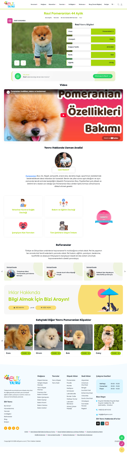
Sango (99, 353)
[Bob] (48, 337)
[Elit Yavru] (9, 4)
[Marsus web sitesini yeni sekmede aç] (119, 441)
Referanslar (8, 416)
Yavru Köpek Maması (41, 389)
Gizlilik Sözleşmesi (40, 435)
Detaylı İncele (12, 267)
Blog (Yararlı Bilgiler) (95, 4)
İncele (24, 353)
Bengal (83, 388)
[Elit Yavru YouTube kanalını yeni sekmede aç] (17, 428)
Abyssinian (85, 380)
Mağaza (43, 4)
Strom (9, 353)
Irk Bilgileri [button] (72, 4)
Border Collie (71, 396)
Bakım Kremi (41, 402)
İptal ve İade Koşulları (54, 435)
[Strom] (18, 337)
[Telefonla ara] (121, 443)
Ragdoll (84, 408)
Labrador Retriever (70, 403)
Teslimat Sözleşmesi (69, 435)
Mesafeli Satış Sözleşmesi (84, 435)
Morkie (69, 385)
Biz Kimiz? (7, 406)
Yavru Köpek (56, 380)
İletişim (106, 4)
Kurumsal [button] (34, 4)
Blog (5, 419)
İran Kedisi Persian (84, 405)
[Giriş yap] (121, 5)
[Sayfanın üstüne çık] (121, 449)
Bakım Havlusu (42, 405)
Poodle (69, 383)
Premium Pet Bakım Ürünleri (42, 393)
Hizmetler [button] (52, 4)
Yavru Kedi (55, 383)
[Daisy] (78, 337)
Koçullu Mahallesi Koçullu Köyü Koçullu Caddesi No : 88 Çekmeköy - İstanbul (108, 403)
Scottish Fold (86, 390)
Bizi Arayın (20, 307)
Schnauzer (70, 391)
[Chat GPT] (98, 423)
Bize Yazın (47, 307)
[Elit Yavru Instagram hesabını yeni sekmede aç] (13, 428)
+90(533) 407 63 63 (104, 410)
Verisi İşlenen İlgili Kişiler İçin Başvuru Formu (42, 431)
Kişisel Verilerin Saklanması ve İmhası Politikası (71, 431)
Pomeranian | (107, 31)
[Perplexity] (102, 423)
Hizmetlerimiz (9, 408)
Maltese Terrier (72, 399)
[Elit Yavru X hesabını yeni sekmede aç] (9, 428)
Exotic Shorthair (87, 398)
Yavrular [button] (62, 4)
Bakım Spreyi (41, 400)
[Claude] (107, 423)
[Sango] (108, 337)
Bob (38, 353)
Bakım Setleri (42, 408)
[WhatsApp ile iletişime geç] (121, 437)
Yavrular (7, 411)
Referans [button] (82, 4)
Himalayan (85, 401)
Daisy (68, 353)
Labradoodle (71, 393)
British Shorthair (87, 393)
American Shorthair (84, 384)
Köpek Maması (42, 380)
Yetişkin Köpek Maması (42, 384)
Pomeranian (31, 176)
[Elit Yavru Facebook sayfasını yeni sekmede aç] (5, 428)
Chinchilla (84, 396)
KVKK (26, 431)
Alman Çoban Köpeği (71, 407)
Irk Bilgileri (7, 414)
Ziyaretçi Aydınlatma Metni (95, 431)
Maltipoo (70, 388)
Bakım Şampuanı (43, 397)
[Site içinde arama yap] (118, 5)
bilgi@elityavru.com (105, 414)
